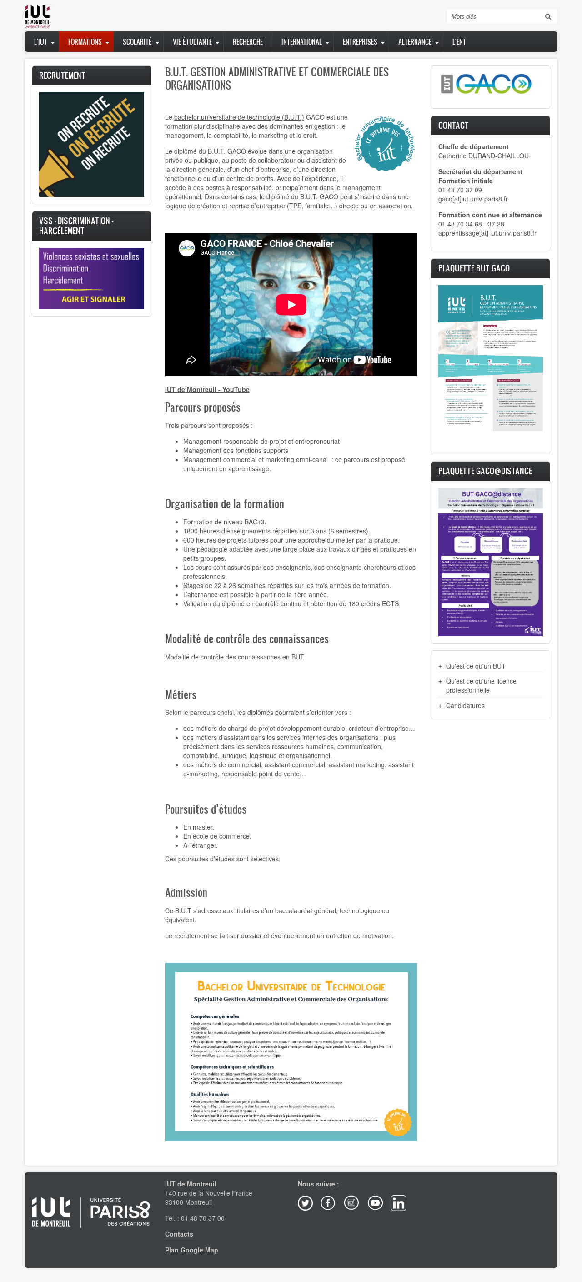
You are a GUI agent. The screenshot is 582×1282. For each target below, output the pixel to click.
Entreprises (360, 41)
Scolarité (137, 41)
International (301, 41)
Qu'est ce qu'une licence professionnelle (481, 685)
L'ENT (459, 41)
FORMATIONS (85, 41)
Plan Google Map (191, 1249)
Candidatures (465, 705)
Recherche (248, 41)
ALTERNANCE (414, 41)
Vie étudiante (192, 41)
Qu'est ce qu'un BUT (476, 665)
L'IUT (40, 41)
